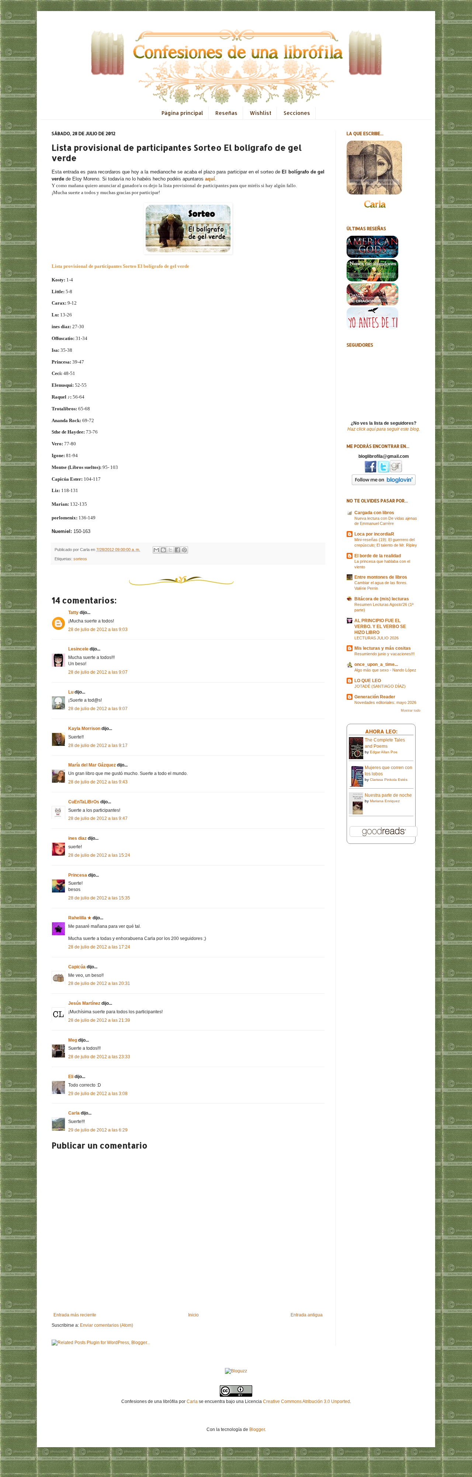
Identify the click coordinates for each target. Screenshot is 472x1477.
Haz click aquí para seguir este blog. (383, 429)
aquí (210, 179)
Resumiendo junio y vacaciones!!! (384, 654)
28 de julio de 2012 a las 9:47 (98, 818)
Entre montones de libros (380, 577)
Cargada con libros (374, 512)
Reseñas (226, 113)
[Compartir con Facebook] (177, 550)
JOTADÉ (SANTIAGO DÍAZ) (380, 686)
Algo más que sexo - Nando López (385, 670)
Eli (70, 1076)
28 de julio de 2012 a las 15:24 (99, 855)
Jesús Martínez (84, 1003)
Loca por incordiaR (374, 534)
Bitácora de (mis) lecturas (381, 598)
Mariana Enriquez (385, 801)
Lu (70, 692)
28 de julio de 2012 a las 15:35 (99, 898)
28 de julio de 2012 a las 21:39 (99, 1020)
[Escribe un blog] (163, 550)
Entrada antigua (307, 1315)
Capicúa (77, 966)
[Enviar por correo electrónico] (156, 550)
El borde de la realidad (377, 555)
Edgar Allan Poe (384, 752)
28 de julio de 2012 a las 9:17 (98, 745)
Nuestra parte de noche (388, 795)
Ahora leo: (381, 731)
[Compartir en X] (170, 550)
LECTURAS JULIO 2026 (376, 638)
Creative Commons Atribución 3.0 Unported (306, 1401)
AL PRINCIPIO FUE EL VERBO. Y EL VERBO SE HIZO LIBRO (380, 626)
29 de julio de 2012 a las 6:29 (98, 1130)
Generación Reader (374, 696)
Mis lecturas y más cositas (382, 648)
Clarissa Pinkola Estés (388, 780)
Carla (74, 1113)
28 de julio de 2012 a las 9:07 (98, 672)
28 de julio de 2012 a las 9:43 (98, 782)
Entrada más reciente (74, 1315)
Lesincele (78, 649)
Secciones (297, 113)
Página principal (182, 113)
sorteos (80, 559)
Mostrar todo (410, 710)
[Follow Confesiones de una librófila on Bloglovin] (384, 483)
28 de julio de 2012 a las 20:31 (99, 983)
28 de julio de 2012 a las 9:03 (98, 629)
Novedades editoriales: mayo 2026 (385, 702)
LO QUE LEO (367, 680)
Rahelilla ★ (79, 917)
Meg (72, 1040)
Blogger (257, 1429)
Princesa (77, 875)
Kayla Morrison (84, 728)
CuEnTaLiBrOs (83, 801)
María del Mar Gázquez (92, 765)
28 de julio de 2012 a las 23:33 (99, 1056)
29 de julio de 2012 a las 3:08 (98, 1093)
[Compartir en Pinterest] (184, 550)
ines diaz (77, 838)
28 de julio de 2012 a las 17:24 (99, 947)
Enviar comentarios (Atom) (106, 1325)
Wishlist (260, 113)
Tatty (73, 612)
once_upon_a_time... (376, 664)
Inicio (193, 1315)
